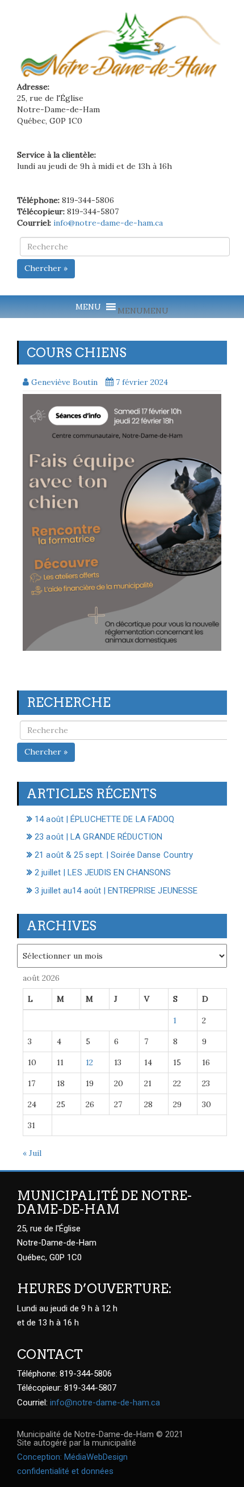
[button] (143, 311)
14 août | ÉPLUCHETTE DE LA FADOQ (104, 819)
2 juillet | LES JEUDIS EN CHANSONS (103, 872)
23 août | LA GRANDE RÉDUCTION (98, 837)
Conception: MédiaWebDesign (72, 1457)
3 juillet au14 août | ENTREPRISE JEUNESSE (116, 891)
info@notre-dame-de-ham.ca (108, 223)
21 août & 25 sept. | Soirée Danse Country (114, 855)
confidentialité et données (65, 1471)
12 (89, 1062)
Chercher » (46, 268)
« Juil (32, 1153)
